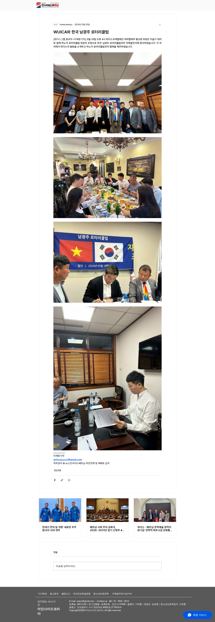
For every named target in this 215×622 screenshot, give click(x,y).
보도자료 (57, 470)
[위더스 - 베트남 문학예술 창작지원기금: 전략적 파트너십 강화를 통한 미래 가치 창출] (155, 510)
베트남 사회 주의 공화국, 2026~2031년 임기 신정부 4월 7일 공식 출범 (107, 529)
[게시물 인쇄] (69, 480)
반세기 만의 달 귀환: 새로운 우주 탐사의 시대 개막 (59, 529)
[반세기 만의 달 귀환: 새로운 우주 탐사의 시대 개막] (60, 510)
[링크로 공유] (62, 480)
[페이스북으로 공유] (54, 480)
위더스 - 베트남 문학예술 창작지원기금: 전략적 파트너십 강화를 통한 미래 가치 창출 (154, 529)
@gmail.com (88, 601)
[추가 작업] (160, 24)
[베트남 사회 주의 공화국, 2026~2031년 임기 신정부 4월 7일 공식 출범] (107, 510)
